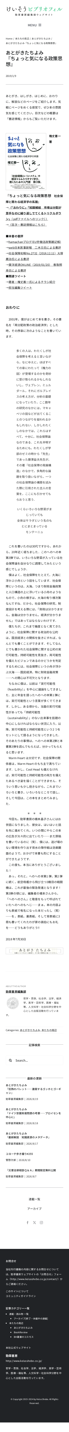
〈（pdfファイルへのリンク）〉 (34, 213)
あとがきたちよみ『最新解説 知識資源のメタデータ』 (28, 1135)
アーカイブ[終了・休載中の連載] (31, 1318)
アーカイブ (34, 1209)
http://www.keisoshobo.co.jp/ (24, 1361)
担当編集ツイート (20, 288)
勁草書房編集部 (16, 992)
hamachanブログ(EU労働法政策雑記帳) (35, 242)
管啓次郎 (11, 1160)
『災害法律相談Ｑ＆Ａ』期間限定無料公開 (31, 1170)
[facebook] (27, 1222)
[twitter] (34, 1222)
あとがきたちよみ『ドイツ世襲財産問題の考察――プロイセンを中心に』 (33, 1113)
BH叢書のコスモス (24, 1336)
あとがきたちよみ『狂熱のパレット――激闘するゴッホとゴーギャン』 (33, 1089)
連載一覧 (34, 1199)
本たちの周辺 (49, 1030)
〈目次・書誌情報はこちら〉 (28, 225)
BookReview (21, 1332)
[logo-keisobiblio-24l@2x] (34, 7)
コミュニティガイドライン (21, 1296)
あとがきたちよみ (30, 1030)
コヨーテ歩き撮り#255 (19, 1154)
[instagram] (41, 1222)
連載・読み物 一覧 (19, 1313)
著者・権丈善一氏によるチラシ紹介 (32, 282)
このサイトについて (17, 1291)
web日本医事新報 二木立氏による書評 (35, 247)
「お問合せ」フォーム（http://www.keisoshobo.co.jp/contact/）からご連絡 (34, 1279)
